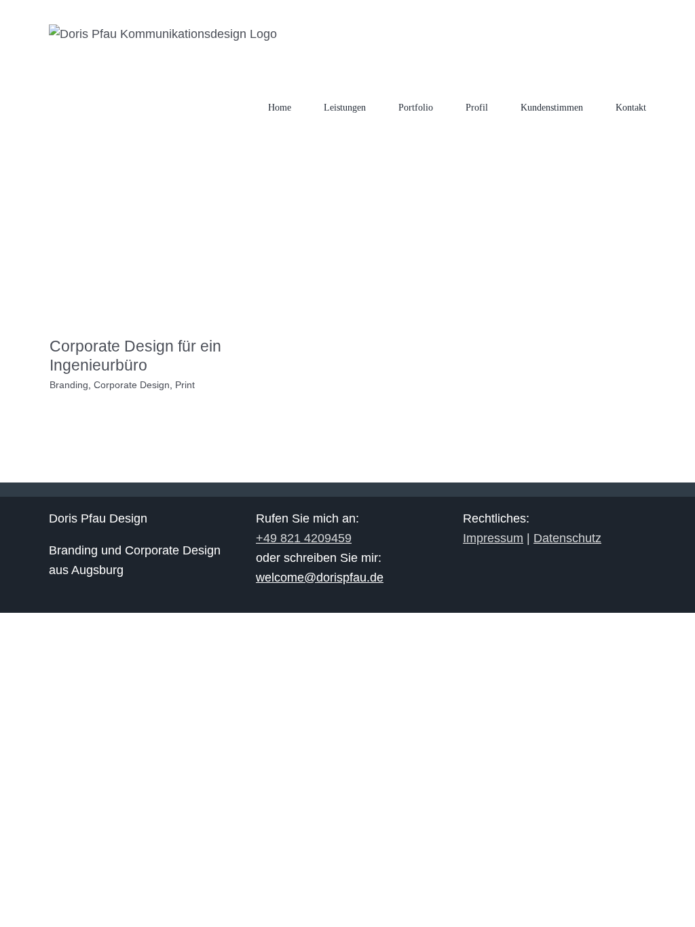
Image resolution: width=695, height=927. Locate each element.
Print (185, 384)
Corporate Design (132, 384)
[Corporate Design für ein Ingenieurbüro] (144, 263)
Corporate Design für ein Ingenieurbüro (135, 355)
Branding (69, 384)
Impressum (493, 538)
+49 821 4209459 (304, 538)
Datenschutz (567, 538)
